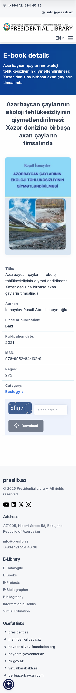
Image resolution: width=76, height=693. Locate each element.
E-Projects (11, 582)
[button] (8, 684)
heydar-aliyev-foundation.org (31, 647)
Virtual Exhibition (16, 611)
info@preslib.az (60, 12)
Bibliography (13, 597)
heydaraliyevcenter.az (26, 654)
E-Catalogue (13, 568)
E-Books (10, 575)
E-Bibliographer (15, 590)
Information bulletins (19, 604)
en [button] (58, 38)
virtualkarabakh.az (23, 668)
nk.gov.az (16, 661)
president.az (18, 632)
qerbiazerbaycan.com (25, 675)
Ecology (12, 391)
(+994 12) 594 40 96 (25, 5)
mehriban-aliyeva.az (24, 639)
